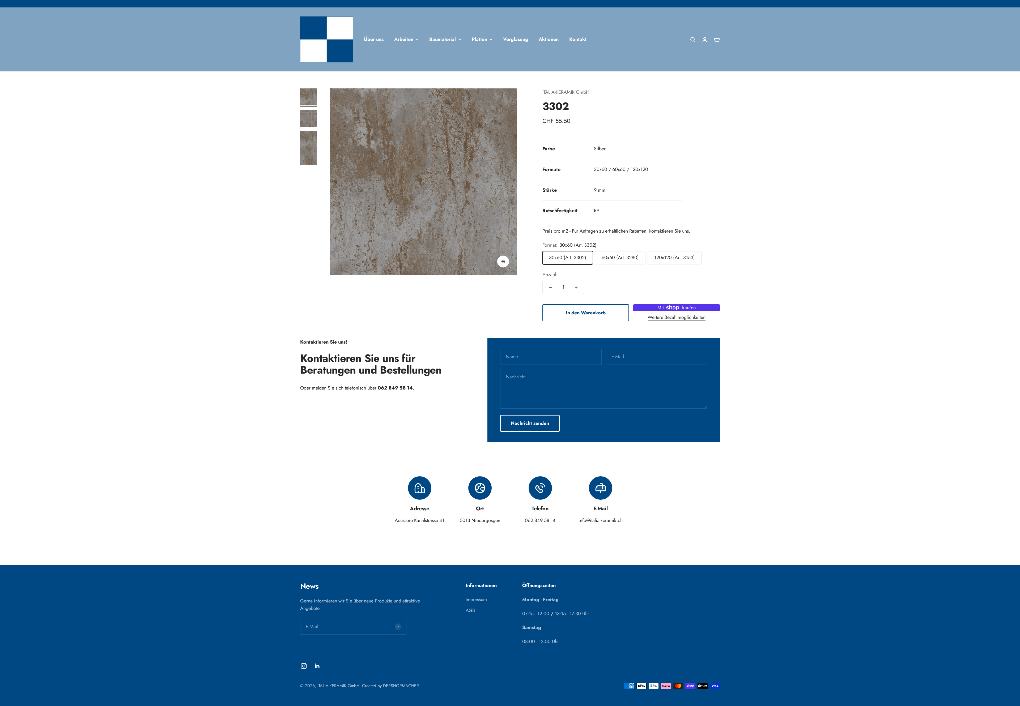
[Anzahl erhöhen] (576, 287)
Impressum (476, 599)
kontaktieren (661, 231)
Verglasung (515, 39)
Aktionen (549, 39)
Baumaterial (442, 39)
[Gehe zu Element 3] (308, 148)
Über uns (374, 39)
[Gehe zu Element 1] (308, 97)
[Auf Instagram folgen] (303, 666)
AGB (470, 610)
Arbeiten (403, 39)
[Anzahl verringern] (550, 287)
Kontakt (577, 39)
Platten (479, 39)
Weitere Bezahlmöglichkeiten (677, 317)
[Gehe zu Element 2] (308, 119)
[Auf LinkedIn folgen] (317, 666)
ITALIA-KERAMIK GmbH (565, 92)
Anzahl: (549, 274)
